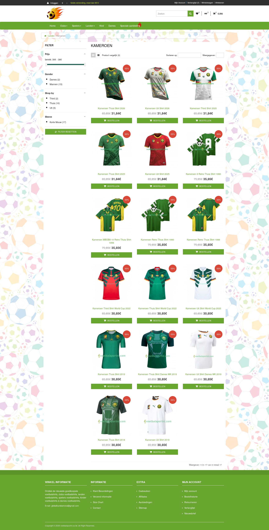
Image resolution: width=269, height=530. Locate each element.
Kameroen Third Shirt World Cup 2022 (111, 308)
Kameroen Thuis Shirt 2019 (111, 374)
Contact (97, 507)
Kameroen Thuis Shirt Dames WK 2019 (157, 374)
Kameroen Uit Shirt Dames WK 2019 (203, 374)
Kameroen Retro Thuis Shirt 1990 (157, 239)
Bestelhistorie (191, 496)
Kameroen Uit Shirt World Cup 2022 (203, 308)
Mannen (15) (56, 84)
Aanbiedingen (145, 502)
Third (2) (54, 98)
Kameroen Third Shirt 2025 (203, 108)
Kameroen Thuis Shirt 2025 (111, 173)
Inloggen (54, 2)
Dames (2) (55, 79)
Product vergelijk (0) (111, 55)
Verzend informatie (102, 496)
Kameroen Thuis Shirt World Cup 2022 (157, 308)
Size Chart (98, 502)
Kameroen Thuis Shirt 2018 (111, 439)
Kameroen (61, 35)
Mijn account (190, 491)
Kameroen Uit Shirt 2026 (157, 108)
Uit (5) (53, 107)
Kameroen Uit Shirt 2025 (157, 173)
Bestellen (113, 120)
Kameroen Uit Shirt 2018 (157, 439)
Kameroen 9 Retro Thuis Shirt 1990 (203, 173)
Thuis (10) (55, 103)
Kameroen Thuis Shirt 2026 (111, 108)
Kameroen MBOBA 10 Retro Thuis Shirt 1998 (111, 241)
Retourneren (190, 502)
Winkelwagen (207, 3)
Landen (51, 35)
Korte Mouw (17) (58, 122)
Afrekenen (219, 3)
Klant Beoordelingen (103, 491)
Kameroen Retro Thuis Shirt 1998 (203, 239)
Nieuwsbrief (190, 513)
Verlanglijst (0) (193, 3)
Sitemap (143, 507)
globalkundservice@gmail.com (65, 505)
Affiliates (143, 496)
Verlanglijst (189, 507)
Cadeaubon (144, 491)
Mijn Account (180, 3)
